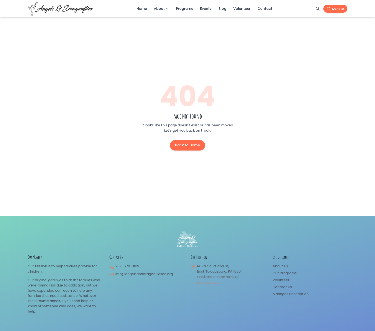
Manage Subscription (291, 293)
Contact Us (282, 287)
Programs (184, 8)
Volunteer (241, 8)
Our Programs (285, 273)
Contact (264, 8)
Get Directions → (210, 283)
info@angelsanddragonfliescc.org (144, 273)
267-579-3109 (127, 266)
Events (206, 8)
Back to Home (187, 145)
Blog (222, 8)
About (159, 8)
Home (142, 8)
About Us (280, 266)
